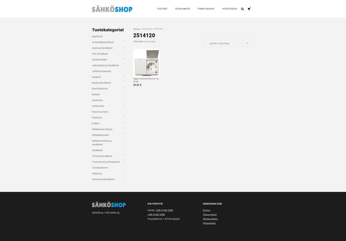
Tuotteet (162, 8)
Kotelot (96, 94)
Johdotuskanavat (101, 71)
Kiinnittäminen (100, 88)
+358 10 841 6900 (164, 210)
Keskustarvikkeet (101, 82)
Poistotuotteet (100, 111)
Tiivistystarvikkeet (102, 156)
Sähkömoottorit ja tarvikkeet (102, 142)
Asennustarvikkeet (102, 48)
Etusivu (136, 28)
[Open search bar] (242, 9)
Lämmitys (97, 100)
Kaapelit (96, 77)
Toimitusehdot (206, 8)
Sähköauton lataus (102, 129)
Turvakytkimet (100, 167)
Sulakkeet (97, 150)
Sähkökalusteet (100, 135)
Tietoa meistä (182, 8)
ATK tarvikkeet (100, 53)
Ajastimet (97, 36)
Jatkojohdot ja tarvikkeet (105, 65)
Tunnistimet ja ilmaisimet (106, 161)
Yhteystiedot (229, 8)
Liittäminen (98, 106)
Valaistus (97, 173)
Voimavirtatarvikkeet (103, 179)
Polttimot (97, 117)
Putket (95, 123)
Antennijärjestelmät (103, 42)
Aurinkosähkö (99, 59)
